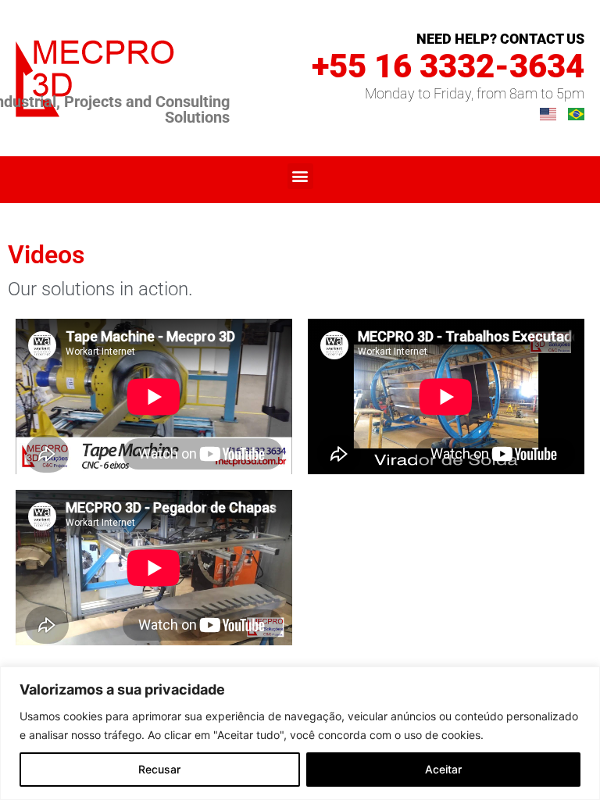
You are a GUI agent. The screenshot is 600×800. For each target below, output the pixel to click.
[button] (300, 176)
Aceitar (443, 769)
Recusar (159, 769)
